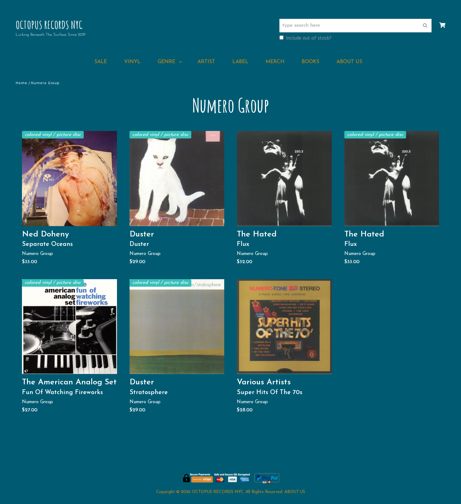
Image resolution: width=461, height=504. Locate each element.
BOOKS (310, 61)
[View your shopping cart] (442, 25)
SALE (100, 61)
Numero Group (37, 254)
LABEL (240, 61)
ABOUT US (349, 61)
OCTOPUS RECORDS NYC (49, 25)
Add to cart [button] (72, 219)
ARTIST (206, 61)
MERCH (275, 61)
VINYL (132, 61)
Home (21, 82)
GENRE (166, 61)
